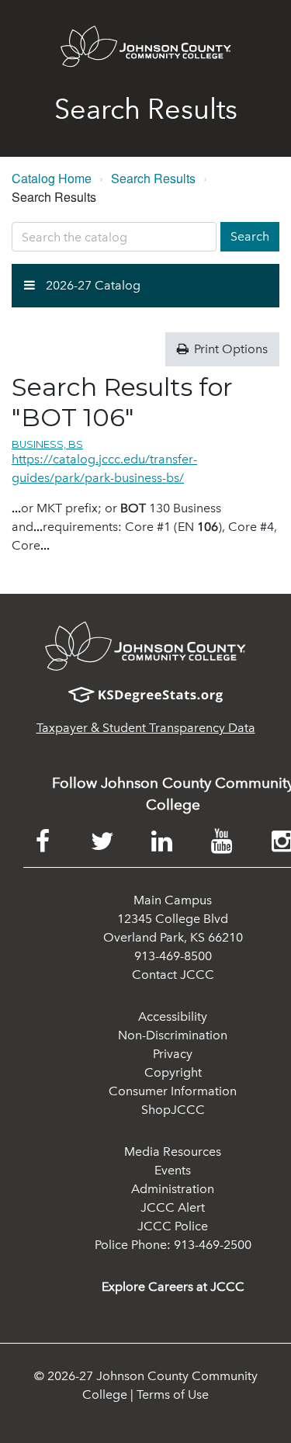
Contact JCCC (173, 974)
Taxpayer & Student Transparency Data (145, 727)
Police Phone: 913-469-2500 (173, 1244)
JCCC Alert (172, 1207)
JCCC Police (172, 1226)
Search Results (153, 178)
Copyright (173, 1072)
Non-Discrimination (172, 1035)
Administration (172, 1188)
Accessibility (172, 1016)
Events (172, 1170)
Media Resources (172, 1151)
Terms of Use (173, 1394)
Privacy (172, 1053)
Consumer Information (173, 1091)
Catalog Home (52, 178)
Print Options (229, 349)
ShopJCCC (173, 1109)
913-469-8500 (173, 956)
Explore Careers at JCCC (173, 1286)
